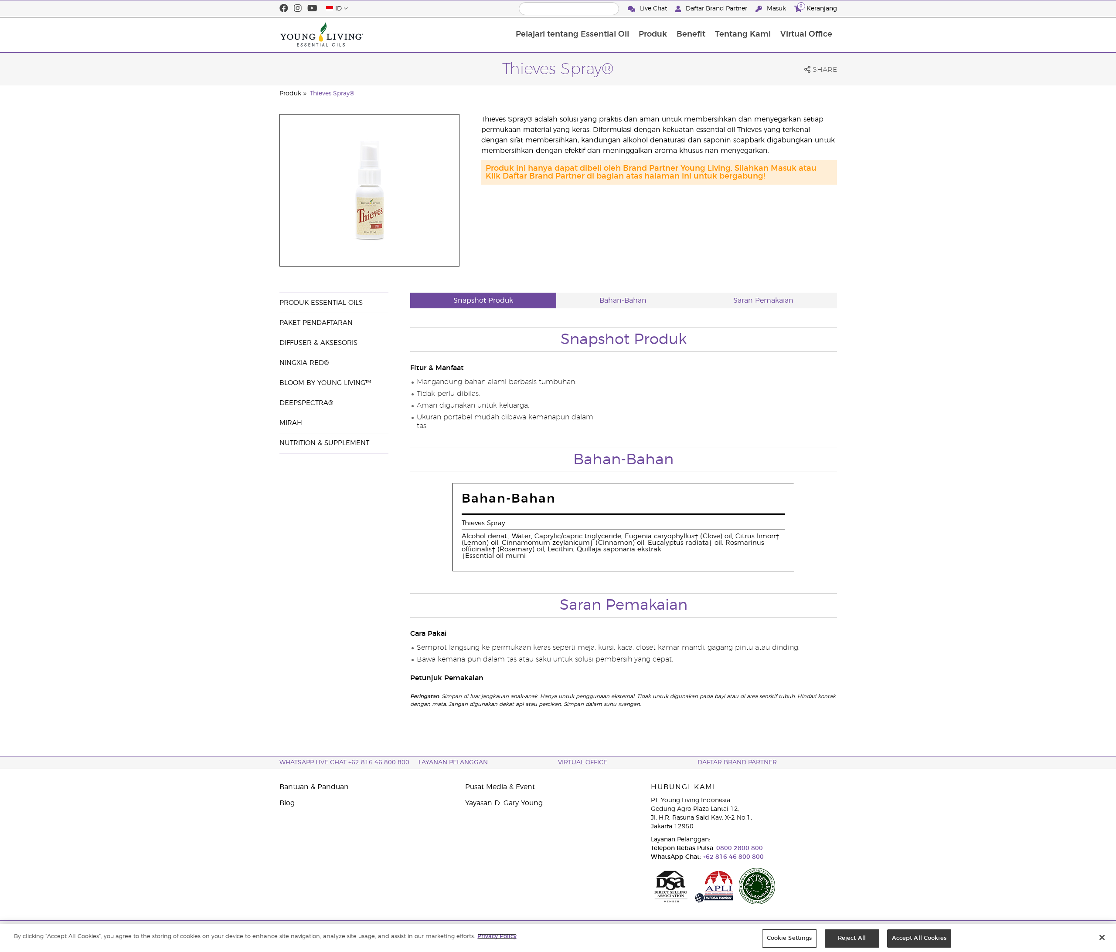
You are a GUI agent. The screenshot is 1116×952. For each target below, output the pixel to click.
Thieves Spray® (332, 94)
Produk (653, 34)
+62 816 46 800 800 (732, 857)
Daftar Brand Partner (716, 9)
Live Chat (653, 9)
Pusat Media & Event (500, 786)
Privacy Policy (497, 936)
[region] (558, 938)
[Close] (1102, 937)
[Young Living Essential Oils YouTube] (312, 8)
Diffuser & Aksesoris (318, 343)
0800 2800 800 (739, 848)
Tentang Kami (743, 34)
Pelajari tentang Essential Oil (572, 34)
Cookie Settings (789, 938)
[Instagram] (298, 8)
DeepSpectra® (306, 403)
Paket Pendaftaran (316, 323)
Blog (287, 803)
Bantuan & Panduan (314, 786)
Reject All (852, 938)
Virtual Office (806, 34)
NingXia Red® (304, 363)
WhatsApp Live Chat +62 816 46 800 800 (344, 763)
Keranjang (818, 7)
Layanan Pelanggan (453, 763)
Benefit (691, 34)
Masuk (776, 9)
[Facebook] (283, 8)
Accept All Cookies (919, 938)
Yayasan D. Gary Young (504, 803)
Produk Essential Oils (321, 303)
